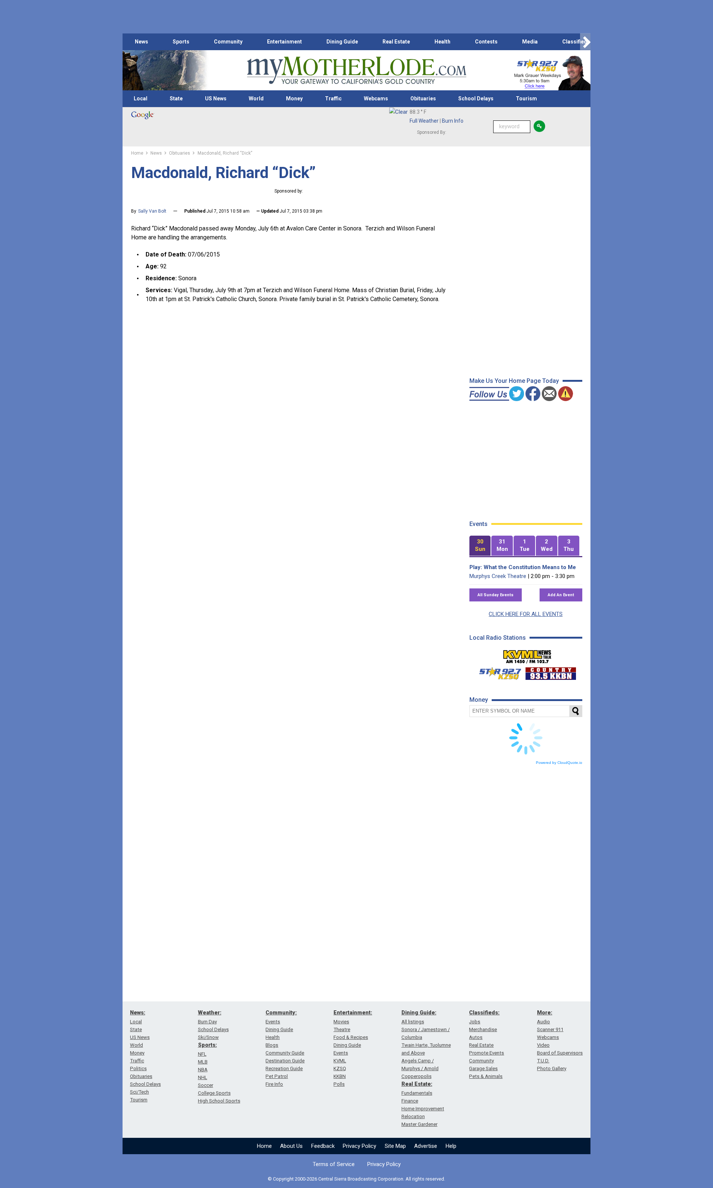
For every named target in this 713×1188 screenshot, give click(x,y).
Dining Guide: (418, 1012)
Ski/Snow (208, 1037)
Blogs (272, 1045)
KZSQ (339, 1068)
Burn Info (452, 121)
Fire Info (274, 1084)
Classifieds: (484, 1012)
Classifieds (576, 42)
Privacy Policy (359, 1146)
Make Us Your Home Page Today (514, 380)
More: (544, 1012)
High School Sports (219, 1101)
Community (228, 42)
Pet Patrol (277, 1076)
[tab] (480, 546)
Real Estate (396, 42)
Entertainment (284, 42)
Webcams (376, 98)
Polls (339, 1084)
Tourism (526, 98)
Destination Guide (285, 1060)
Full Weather (424, 121)
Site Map (395, 1146)
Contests (486, 42)
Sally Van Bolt (152, 211)
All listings (412, 1021)
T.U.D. (543, 1060)
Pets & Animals (485, 1076)
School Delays (476, 98)
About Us (291, 1146)
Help (451, 1146)
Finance (409, 1101)
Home (264, 1146)
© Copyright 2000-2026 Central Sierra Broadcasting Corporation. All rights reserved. (356, 1179)
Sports (181, 42)
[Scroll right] (585, 41)
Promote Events (486, 1053)
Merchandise (483, 1029)
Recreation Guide (284, 1068)
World (256, 98)
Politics (138, 1068)
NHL (202, 1077)
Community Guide (285, 1053)
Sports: (207, 1045)
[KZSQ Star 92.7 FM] (496, 671)
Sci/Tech (139, 1092)
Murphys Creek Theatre (497, 576)
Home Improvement (422, 1108)
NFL (202, 1054)
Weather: (209, 1012)
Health (442, 42)
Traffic (333, 98)
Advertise (425, 1146)
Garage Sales (483, 1068)
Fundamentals (416, 1093)
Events (273, 1021)
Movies (341, 1021)
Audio (543, 1021)
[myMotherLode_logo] (356, 70)
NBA (203, 1069)
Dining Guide (342, 42)
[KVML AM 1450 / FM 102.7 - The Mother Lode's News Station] (527, 654)
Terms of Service (334, 1164)
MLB (203, 1062)
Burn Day (207, 1021)
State (176, 98)
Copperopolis (416, 1076)
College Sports (214, 1093)
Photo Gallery (551, 1068)
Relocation (413, 1116)
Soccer (205, 1085)
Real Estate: (416, 1084)
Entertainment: (352, 1012)
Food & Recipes (350, 1037)
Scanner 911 (550, 1029)
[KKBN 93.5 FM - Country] (550, 671)
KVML (339, 1060)
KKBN (339, 1076)
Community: (281, 1012)
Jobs (474, 1021)
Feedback (323, 1146)
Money (294, 98)
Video (543, 1045)
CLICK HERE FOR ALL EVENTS (526, 614)
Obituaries (423, 98)
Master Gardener (419, 1124)
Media (530, 42)
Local (140, 98)
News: (137, 1012)
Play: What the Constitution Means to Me (522, 567)
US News (216, 98)
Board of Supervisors (560, 1053)
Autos (475, 1037)
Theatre (341, 1029)
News (141, 42)
